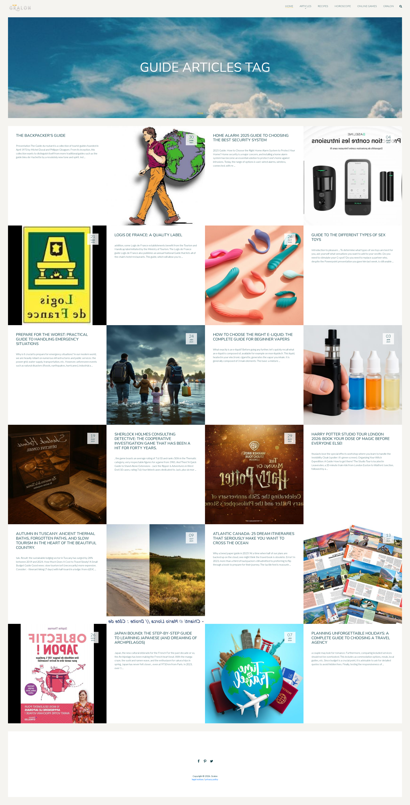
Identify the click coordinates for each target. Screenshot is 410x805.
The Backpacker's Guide (41, 135)
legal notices (197, 779)
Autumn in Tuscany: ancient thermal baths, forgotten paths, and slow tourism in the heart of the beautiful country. (56, 540)
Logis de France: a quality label (148, 235)
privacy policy (211, 779)
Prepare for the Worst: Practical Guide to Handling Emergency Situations (52, 339)
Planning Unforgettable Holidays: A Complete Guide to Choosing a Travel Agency (351, 638)
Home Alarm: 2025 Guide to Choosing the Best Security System (251, 138)
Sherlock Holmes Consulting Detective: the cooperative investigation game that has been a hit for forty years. (152, 441)
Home (200, 112)
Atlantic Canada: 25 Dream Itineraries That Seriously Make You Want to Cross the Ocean (253, 538)
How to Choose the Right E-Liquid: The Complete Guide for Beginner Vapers (253, 337)
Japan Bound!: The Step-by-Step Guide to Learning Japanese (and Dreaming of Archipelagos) (156, 638)
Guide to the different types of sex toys (348, 237)
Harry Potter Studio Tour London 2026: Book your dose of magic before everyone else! (351, 439)
